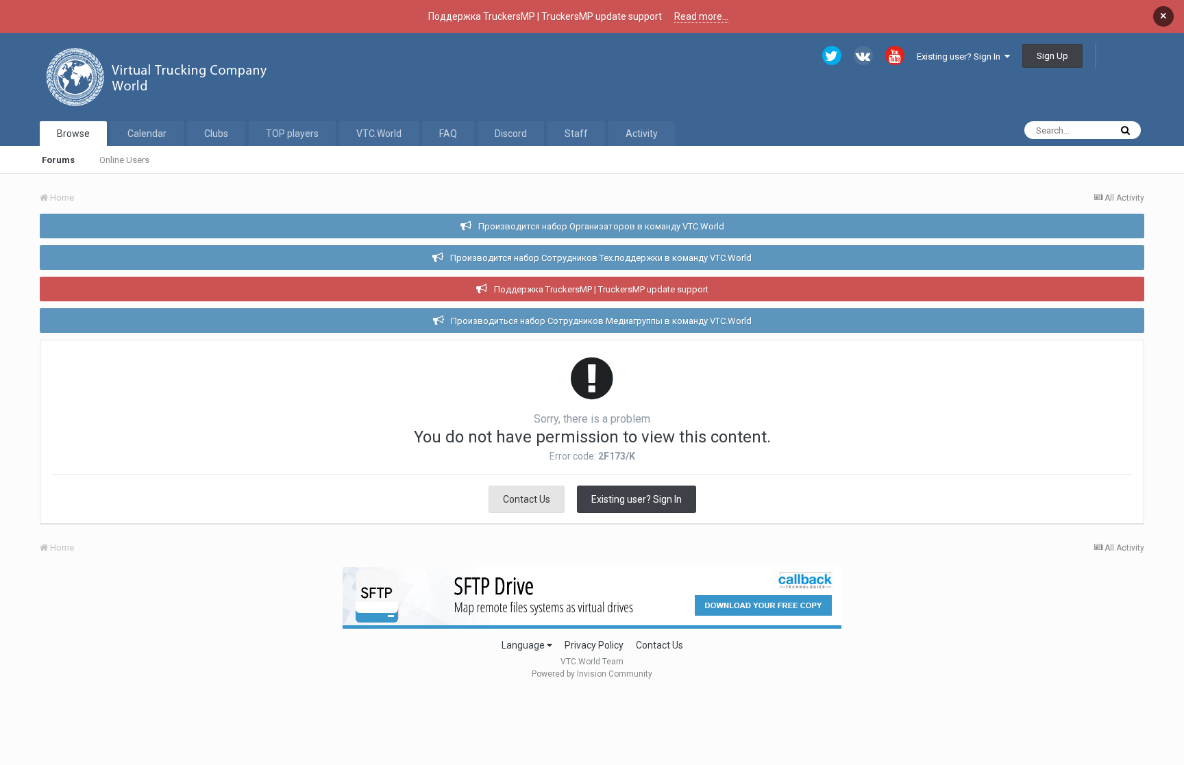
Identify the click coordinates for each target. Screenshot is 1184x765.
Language (524, 645)
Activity (642, 133)
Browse (73, 133)
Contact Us (526, 499)
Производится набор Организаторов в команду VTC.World (601, 226)
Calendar (146, 133)
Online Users (124, 160)
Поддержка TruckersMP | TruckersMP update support (601, 289)
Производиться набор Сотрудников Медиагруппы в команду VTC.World (601, 321)
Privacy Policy (594, 645)
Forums (58, 160)
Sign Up (1052, 56)
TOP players (292, 133)
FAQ (448, 133)
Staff (576, 133)
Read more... (701, 16)
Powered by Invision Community (592, 674)
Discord (511, 133)
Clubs (216, 133)
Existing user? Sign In (960, 56)
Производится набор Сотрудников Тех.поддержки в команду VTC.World (601, 258)
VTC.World (379, 133)
